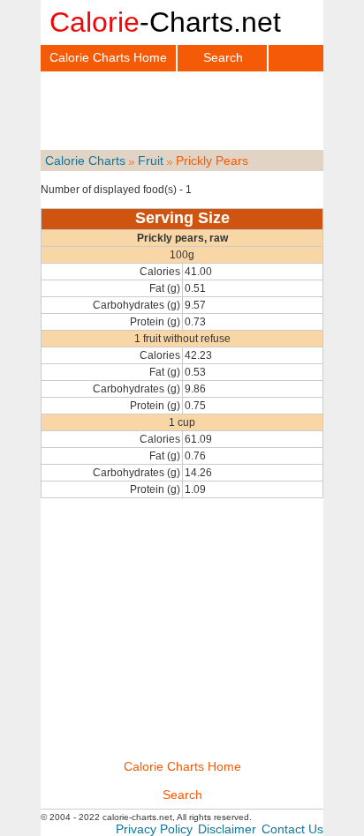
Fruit (150, 160)
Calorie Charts (85, 160)
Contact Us (292, 829)
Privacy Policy (154, 829)
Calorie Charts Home (108, 57)
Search (223, 57)
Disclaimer (227, 829)
